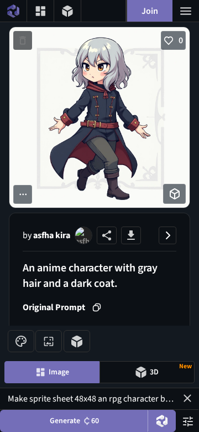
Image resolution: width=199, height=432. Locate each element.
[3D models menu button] (67, 11)
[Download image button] (131, 235)
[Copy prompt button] (97, 307)
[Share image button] (107, 235)
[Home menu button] (13, 11)
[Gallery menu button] (40, 11)
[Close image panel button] (167, 235)
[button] (187, 398)
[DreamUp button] (162, 421)
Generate (74, 420)
